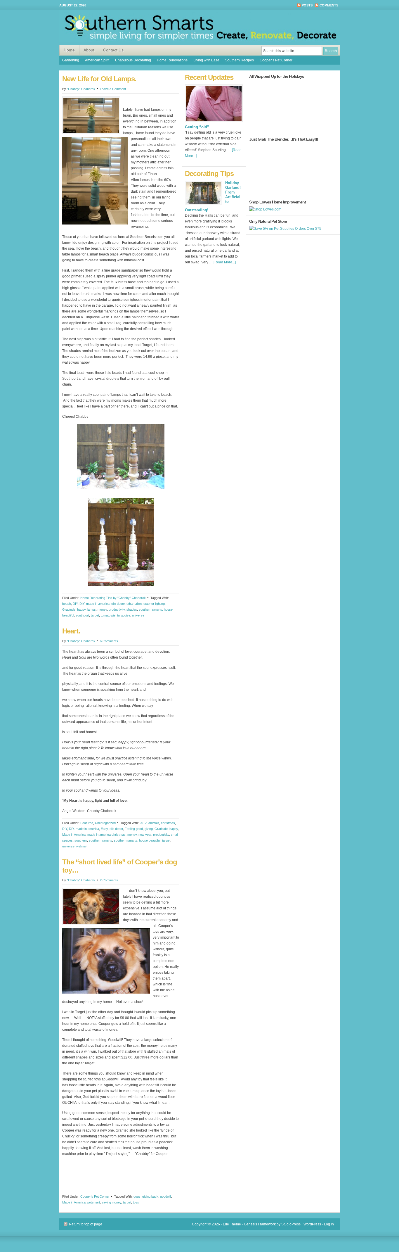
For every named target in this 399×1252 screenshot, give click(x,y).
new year (144, 834)
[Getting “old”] (214, 124)
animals (153, 823)
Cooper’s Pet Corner (276, 60)
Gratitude (68, 609)
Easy (104, 828)
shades (131, 609)
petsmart (93, 1202)
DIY (75, 603)
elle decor (118, 603)
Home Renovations (172, 60)
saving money (111, 1202)
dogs (136, 1196)
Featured (86, 823)
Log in (329, 1224)
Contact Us (113, 50)
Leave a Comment (113, 89)
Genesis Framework (260, 1224)
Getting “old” (197, 127)
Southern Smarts (199, 27)
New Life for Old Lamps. (99, 79)
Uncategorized (105, 823)
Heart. (71, 631)
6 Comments (109, 641)
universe (138, 615)
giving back (150, 1196)
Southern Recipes (239, 60)
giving (149, 828)
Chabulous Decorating (133, 60)
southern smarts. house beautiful (137, 840)
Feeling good (134, 828)
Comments (329, 5)
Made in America (74, 834)
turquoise (123, 615)
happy (81, 609)
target (95, 615)
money (102, 609)
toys (136, 1202)
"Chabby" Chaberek (81, 89)
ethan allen (134, 603)
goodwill (165, 1196)
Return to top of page (85, 1224)
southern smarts (100, 840)
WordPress (312, 1224)
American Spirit (97, 60)
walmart (81, 846)
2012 (143, 823)
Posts (307, 5)
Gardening (70, 60)
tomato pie (108, 615)
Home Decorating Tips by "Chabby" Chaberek (113, 598)
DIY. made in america (94, 603)
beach (66, 603)
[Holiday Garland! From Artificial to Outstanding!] (203, 194)
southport (82, 615)
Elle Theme (232, 1224)
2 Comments (109, 880)
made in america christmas (106, 834)
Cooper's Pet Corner (95, 1196)
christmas (168, 823)
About (89, 50)
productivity (117, 609)
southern (80, 840)
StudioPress (291, 1224)
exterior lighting (154, 603)
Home (69, 50)
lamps (91, 609)
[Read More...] (225, 262)
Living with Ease (206, 60)
